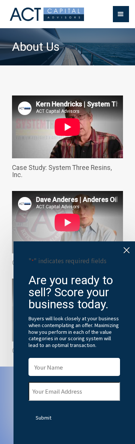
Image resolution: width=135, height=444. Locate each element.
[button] (121, 14)
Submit (43, 417)
